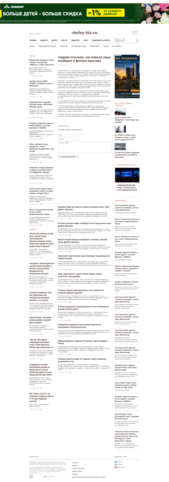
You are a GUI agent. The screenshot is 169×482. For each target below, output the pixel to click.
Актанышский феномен (47, 46)
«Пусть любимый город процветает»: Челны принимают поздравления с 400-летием (41, 147)
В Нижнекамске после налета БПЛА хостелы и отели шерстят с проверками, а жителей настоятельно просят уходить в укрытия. (41, 381)
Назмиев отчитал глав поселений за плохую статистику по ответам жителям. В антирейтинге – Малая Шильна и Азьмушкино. (41, 353)
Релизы (106, 46)
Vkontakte (120, 464)
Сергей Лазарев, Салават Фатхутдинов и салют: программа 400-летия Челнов (127, 416)
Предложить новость (101, 40)
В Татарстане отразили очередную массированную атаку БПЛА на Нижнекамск (127, 154)
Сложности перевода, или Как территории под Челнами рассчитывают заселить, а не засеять (40, 296)
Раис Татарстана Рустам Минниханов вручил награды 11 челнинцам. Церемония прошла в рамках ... (41, 70)
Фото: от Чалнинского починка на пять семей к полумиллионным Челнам (41, 211)
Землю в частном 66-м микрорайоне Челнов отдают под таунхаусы (127, 119)
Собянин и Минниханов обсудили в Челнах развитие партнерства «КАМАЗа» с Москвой (127, 268)
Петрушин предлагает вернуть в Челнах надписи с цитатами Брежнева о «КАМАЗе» (41, 125)
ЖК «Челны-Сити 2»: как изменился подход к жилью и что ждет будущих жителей (41, 397)
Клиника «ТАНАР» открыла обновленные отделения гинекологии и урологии (127, 187)
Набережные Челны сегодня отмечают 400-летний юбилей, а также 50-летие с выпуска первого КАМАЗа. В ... (41, 156)
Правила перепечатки (78, 468)
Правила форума (77, 471)
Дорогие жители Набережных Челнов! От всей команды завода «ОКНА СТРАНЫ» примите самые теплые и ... (41, 91)
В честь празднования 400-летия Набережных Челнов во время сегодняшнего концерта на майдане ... (41, 177)
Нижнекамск (95, 46)
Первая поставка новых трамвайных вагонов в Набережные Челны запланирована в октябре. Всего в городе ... (41, 199)
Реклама (74, 474)
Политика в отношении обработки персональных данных (88, 477)
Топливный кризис (78, 46)
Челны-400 (64, 46)
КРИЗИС (32, 46)
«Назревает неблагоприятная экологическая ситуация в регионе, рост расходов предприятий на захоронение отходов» (41, 268)
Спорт (85, 40)
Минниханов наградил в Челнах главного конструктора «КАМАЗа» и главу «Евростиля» (41, 62)
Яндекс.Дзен (120, 467)
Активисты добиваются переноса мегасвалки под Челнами (126, 283)
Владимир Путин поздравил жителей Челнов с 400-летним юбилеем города (40, 104)
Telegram (119, 462)
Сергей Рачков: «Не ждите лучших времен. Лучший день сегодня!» (40, 320)
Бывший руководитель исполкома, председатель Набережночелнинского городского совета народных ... (41, 133)
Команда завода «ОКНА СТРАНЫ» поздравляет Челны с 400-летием (41, 83)
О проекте (75, 462)
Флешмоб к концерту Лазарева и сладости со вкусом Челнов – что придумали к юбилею (41, 169)
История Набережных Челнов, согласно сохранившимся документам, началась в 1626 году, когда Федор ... (41, 220)
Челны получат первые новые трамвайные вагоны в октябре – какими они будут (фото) (41, 191)
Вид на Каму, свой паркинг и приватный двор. (39, 405)
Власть (64, 40)
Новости (44, 40)
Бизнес (54, 40)
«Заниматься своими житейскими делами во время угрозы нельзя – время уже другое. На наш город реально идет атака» (40, 369)
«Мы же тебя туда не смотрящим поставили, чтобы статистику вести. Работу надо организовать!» (41, 343)
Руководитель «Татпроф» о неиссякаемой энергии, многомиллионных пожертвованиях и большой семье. (41, 328)
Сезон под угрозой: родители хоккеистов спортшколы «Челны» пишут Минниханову (127, 207)
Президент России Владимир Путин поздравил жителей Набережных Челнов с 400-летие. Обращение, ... (41, 112)
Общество (75, 40)
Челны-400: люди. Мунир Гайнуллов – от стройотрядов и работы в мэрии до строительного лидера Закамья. (41, 252)
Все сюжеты (116, 46)
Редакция (74, 465)
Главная (32, 40)
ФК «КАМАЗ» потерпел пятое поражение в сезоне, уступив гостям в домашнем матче (125, 137)
